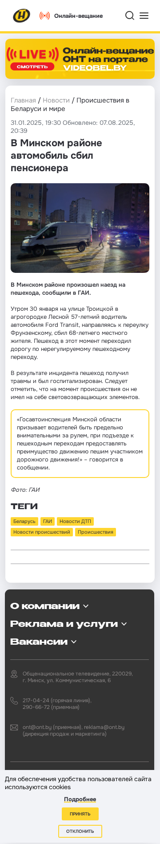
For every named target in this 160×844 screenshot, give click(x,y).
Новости (56, 100)
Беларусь (24, 521)
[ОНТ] (22, 16)
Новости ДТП (75, 521)
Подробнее (80, 799)
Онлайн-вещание (78, 16)
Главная (23, 100)
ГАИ (47, 521)
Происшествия (95, 532)
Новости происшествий (41, 532)
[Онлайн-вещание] (80, 59)
